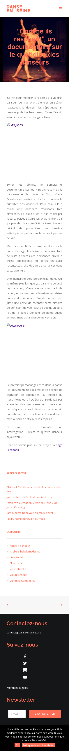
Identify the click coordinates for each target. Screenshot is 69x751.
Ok (17, 745)
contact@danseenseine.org (24, 632)
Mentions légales (17, 687)
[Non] (64, 738)
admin (44, 70)
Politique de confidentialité (38, 745)
